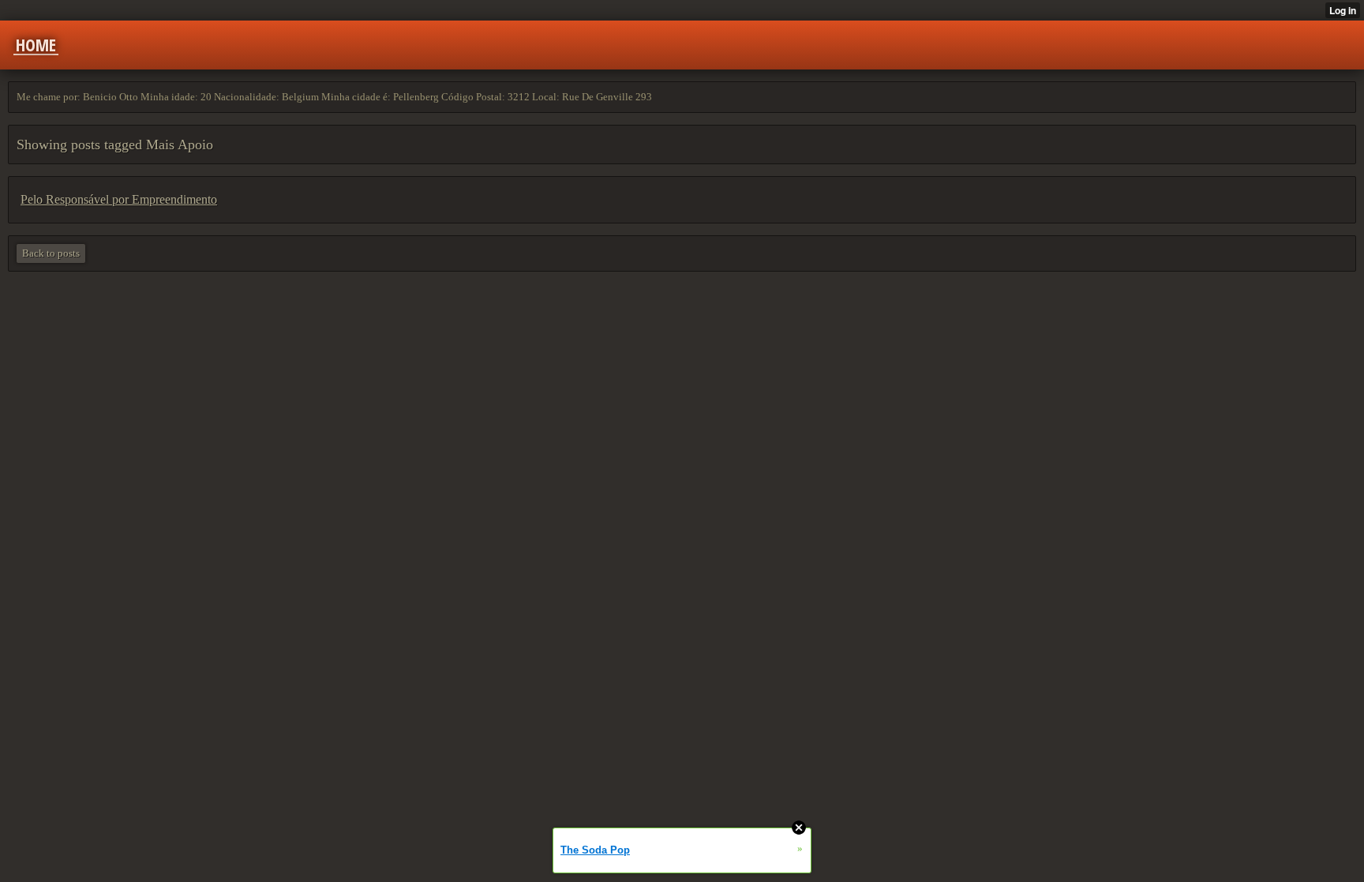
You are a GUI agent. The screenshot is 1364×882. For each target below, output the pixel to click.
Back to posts (51, 253)
